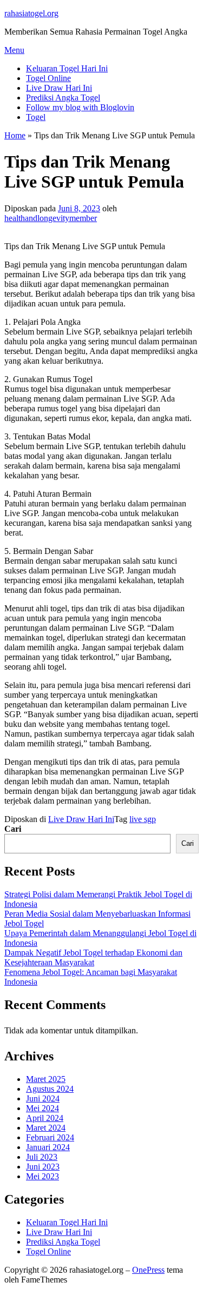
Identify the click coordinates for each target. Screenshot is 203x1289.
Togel (35, 117)
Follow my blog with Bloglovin (80, 107)
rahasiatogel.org (31, 13)
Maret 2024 (46, 1127)
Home (14, 135)
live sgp (142, 819)
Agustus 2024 (50, 1088)
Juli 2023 (41, 1156)
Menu (14, 50)
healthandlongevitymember (50, 218)
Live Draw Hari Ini (59, 87)
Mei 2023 (42, 1176)
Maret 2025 (46, 1079)
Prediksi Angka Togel (63, 97)
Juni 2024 (43, 1098)
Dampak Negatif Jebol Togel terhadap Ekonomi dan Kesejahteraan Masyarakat (93, 957)
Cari (12, 828)
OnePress (148, 1269)
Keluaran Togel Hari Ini (67, 68)
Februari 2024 (50, 1137)
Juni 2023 (43, 1166)
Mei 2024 (42, 1108)
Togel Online (48, 78)
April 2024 (44, 1118)
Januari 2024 (48, 1147)
